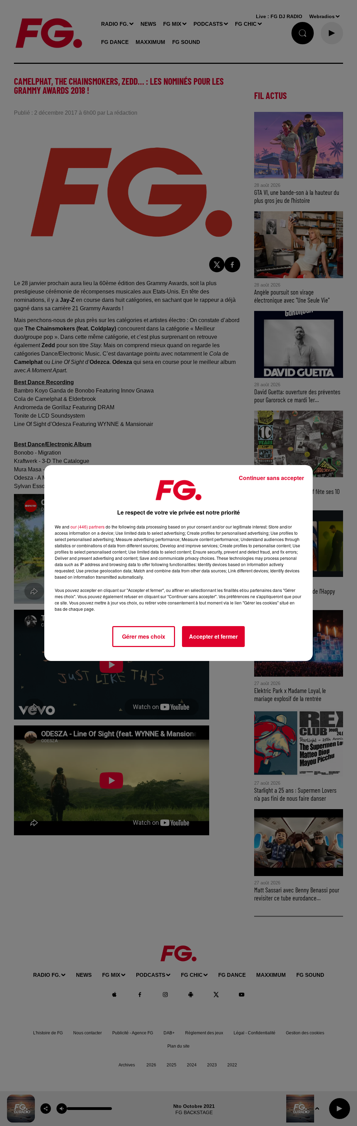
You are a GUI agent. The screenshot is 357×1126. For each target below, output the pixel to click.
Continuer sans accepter (271, 478)
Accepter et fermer (213, 636)
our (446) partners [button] (87, 527)
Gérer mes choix (143, 636)
